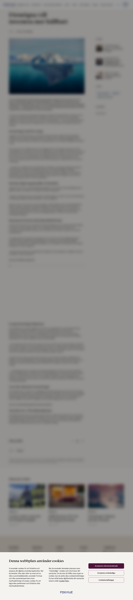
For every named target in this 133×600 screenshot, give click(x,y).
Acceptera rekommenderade (106, 566)
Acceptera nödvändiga (106, 573)
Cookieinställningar (106, 580)
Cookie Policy (64, 581)
